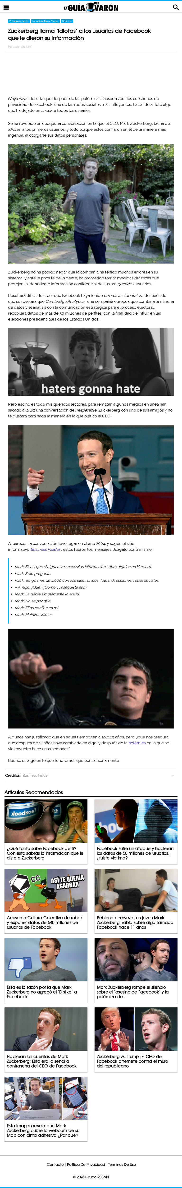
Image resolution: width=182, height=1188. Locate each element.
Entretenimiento (19, 21)
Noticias (67, 21)
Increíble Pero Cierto (45, 21)
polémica (137, 743)
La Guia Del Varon (91, 7)
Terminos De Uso (122, 1164)
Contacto (55, 1164)
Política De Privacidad (86, 1164)
